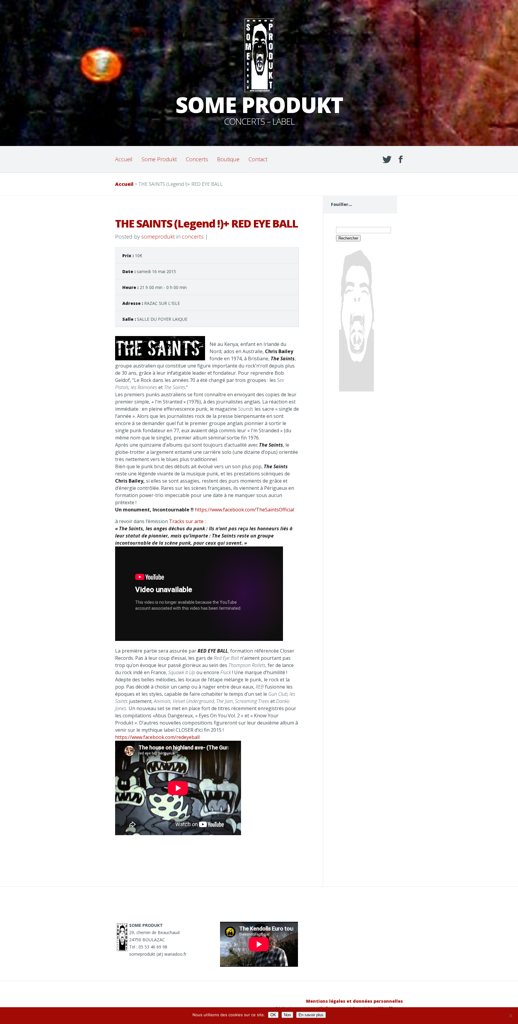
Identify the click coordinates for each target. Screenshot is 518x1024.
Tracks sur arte (186, 521)
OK (273, 1015)
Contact (258, 159)
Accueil (123, 159)
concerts (193, 236)
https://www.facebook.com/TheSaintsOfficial (244, 509)
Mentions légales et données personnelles (354, 1001)
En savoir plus (311, 1015)
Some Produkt (159, 159)
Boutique (228, 159)
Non (287, 1015)
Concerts (197, 159)
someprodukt (158, 236)
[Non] (511, 1016)
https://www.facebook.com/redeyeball (157, 737)
